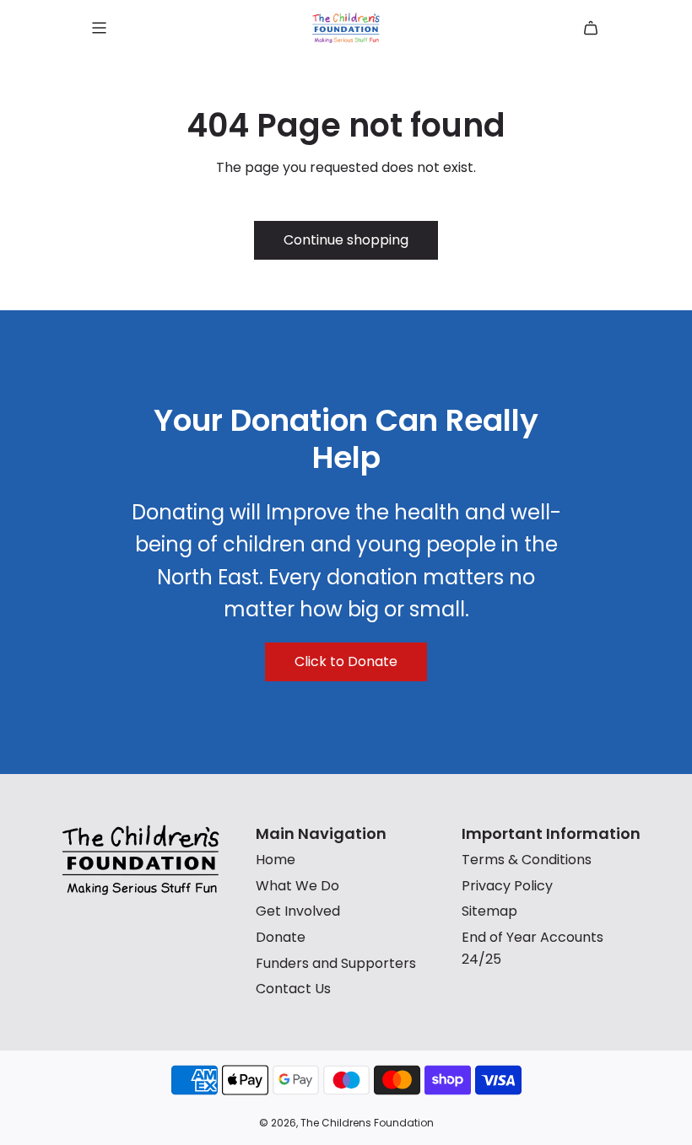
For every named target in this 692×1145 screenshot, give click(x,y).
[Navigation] (98, 27)
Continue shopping (346, 240)
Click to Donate (346, 661)
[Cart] (590, 27)
